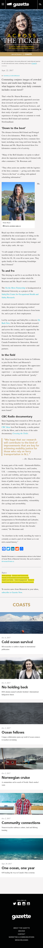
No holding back (15, 687)
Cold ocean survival (17, 641)
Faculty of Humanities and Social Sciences (15, 578)
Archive (21, 931)
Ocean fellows (13, 732)
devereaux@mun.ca (8, 561)
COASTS (28, 54)
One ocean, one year (18, 868)
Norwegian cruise (16, 777)
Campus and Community (20, 575)
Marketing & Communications (21, 937)
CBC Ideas (6, 427)
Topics (4, 573)
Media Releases (21, 940)
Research (31, 580)
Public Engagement (20, 580)
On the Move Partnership (15, 287)
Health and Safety (7, 580)
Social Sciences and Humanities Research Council (18, 582)
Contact (21, 934)
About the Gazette (21, 928)
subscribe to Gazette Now (12, 592)
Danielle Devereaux (12, 75)
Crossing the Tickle (20, 433)
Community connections (21, 822)
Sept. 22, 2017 (7, 70)
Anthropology (6, 575)
